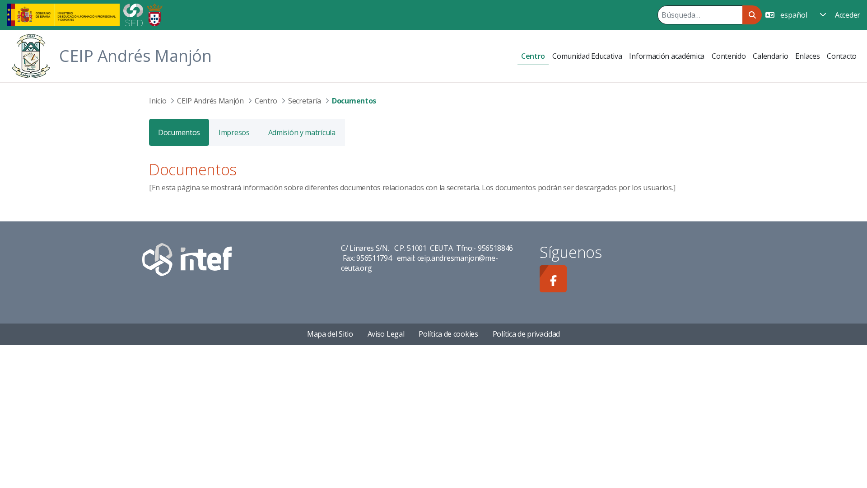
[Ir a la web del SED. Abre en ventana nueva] (133, 14)
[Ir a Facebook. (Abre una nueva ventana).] (553, 278)
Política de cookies (448, 334)
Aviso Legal (386, 334)
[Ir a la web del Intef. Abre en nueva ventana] (187, 258)
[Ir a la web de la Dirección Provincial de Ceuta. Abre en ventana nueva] (155, 14)
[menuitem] (533, 56)
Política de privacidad (526, 334)
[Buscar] (752, 15)
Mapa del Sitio (330, 334)
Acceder (847, 15)
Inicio (157, 101)
